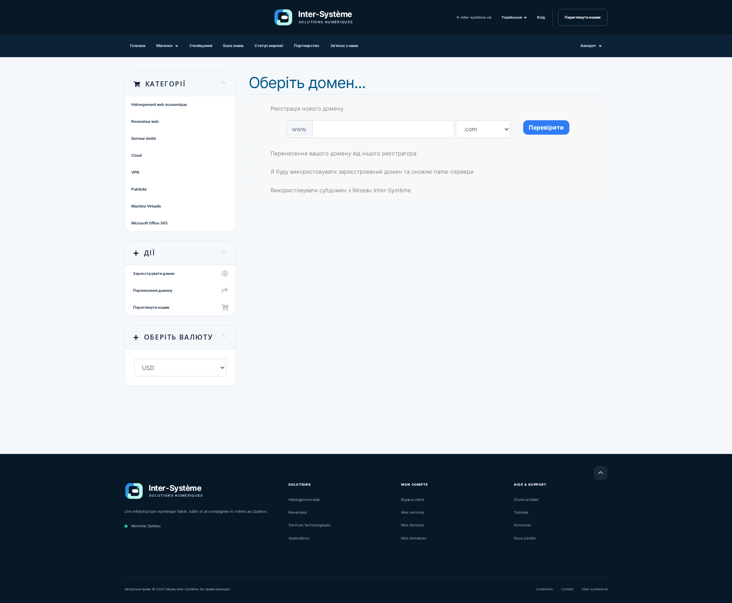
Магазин (165, 45)
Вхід (541, 17)
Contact (567, 589)
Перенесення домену (151, 290)
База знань (233, 45)
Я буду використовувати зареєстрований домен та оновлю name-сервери (372, 171)
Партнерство (306, 45)
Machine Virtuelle (146, 206)
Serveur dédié (143, 138)
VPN (135, 172)
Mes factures (412, 525)
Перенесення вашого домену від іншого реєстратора (343, 153)
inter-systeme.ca (475, 17)
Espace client (412, 500)
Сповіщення (200, 45)
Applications (299, 538)
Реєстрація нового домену (307, 108)
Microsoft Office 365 (149, 223)
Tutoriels (521, 512)
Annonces (522, 525)
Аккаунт (589, 45)
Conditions (544, 589)
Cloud (136, 155)
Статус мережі (269, 45)
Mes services (412, 512)
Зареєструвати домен (153, 273)
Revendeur (297, 512)
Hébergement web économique (159, 104)
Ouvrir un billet (526, 500)
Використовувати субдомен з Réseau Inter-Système (341, 190)
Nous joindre (524, 538)
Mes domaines (414, 538)
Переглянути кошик (583, 17)
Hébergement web (304, 500)
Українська (512, 17)
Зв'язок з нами (344, 45)
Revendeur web (145, 121)
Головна (137, 45)
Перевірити (546, 127)
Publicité (139, 189)
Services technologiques (309, 525)
